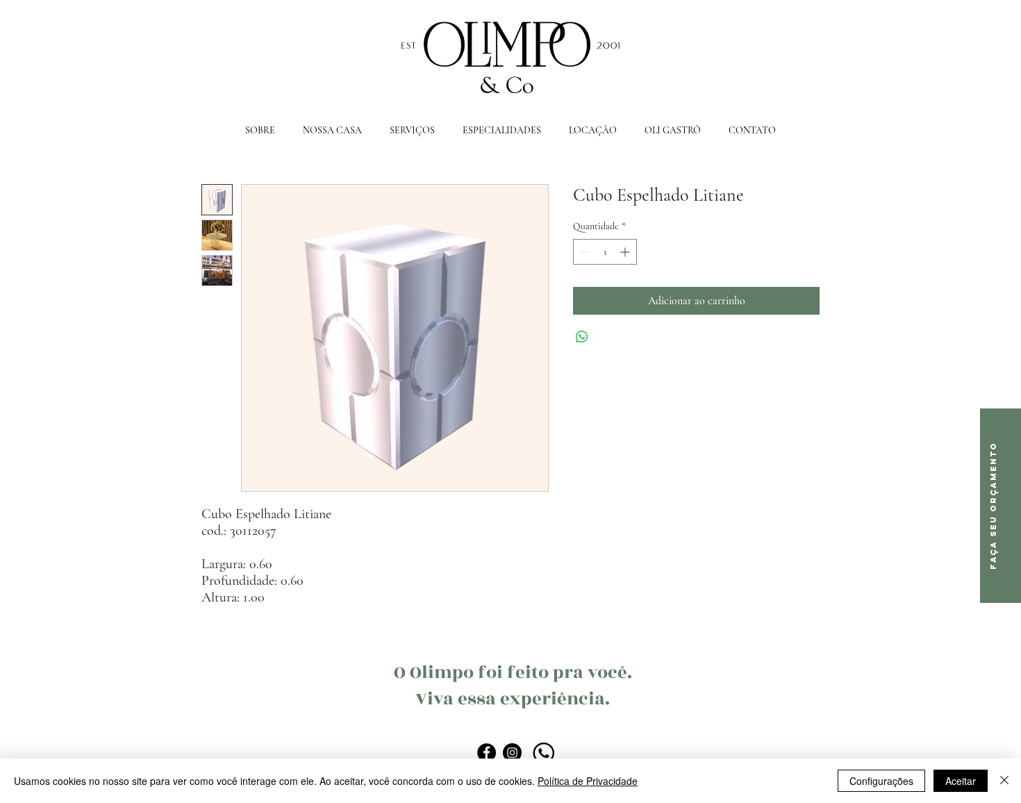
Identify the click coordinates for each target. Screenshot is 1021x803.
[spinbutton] (604, 252)
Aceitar (960, 781)
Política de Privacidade (588, 781)
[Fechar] (1004, 781)
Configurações (881, 781)
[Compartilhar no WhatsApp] (582, 337)
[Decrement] (583, 252)
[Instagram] (512, 752)
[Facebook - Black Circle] (486, 752)
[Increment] (626, 252)
